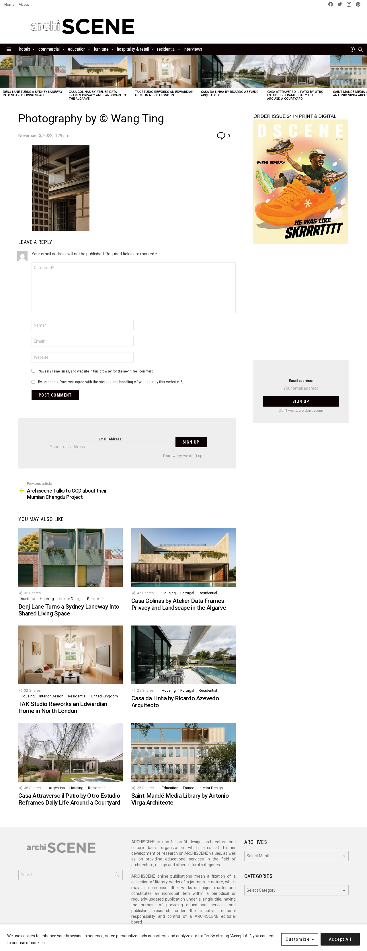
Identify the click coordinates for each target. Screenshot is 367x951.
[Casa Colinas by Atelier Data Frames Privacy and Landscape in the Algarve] (99, 71)
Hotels (24, 49)
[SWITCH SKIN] (353, 49)
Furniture (101, 49)
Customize (298, 939)
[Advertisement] (301, 305)
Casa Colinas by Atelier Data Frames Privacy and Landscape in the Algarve (97, 95)
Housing (47, 599)
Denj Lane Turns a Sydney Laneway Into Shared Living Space (33, 93)
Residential (166, 49)
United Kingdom (104, 696)
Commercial (49, 49)
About (24, 4)
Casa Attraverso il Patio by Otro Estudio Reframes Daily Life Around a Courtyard (295, 95)
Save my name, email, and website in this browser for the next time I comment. (96, 371)
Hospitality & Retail (133, 49)
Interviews (193, 49)
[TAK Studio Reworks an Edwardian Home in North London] (165, 71)
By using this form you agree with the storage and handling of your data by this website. (110, 382)
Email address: (110, 439)
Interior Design (70, 599)
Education (76, 49)
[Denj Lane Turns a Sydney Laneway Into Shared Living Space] (33, 71)
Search (117, 876)
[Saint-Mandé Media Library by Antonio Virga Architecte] (183, 752)
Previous (3, 79)
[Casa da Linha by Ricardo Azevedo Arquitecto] (231, 71)
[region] (183, 937)
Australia (28, 599)
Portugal (187, 593)
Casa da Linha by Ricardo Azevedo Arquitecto (230, 93)
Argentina (57, 788)
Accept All (340, 939)
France (188, 788)
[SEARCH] (360, 49)
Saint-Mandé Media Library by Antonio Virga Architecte (180, 799)
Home (9, 4)
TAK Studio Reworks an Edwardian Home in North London (164, 93)
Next (364, 79)
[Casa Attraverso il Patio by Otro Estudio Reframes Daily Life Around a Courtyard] (297, 71)
